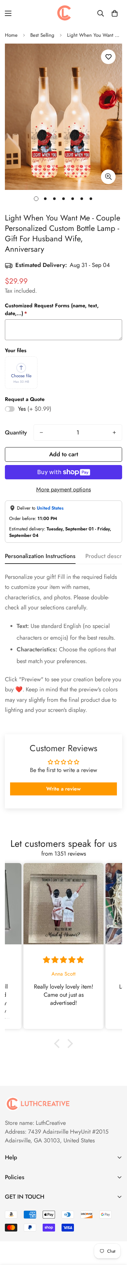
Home (11, 35)
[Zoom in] (108, 176)
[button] (114, 13)
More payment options (63, 489)
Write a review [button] (63, 788)
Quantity (16, 432)
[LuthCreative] (63, 13)
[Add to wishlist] (108, 56)
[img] (63, 960)
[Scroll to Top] (115, 1230)
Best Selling (42, 35)
